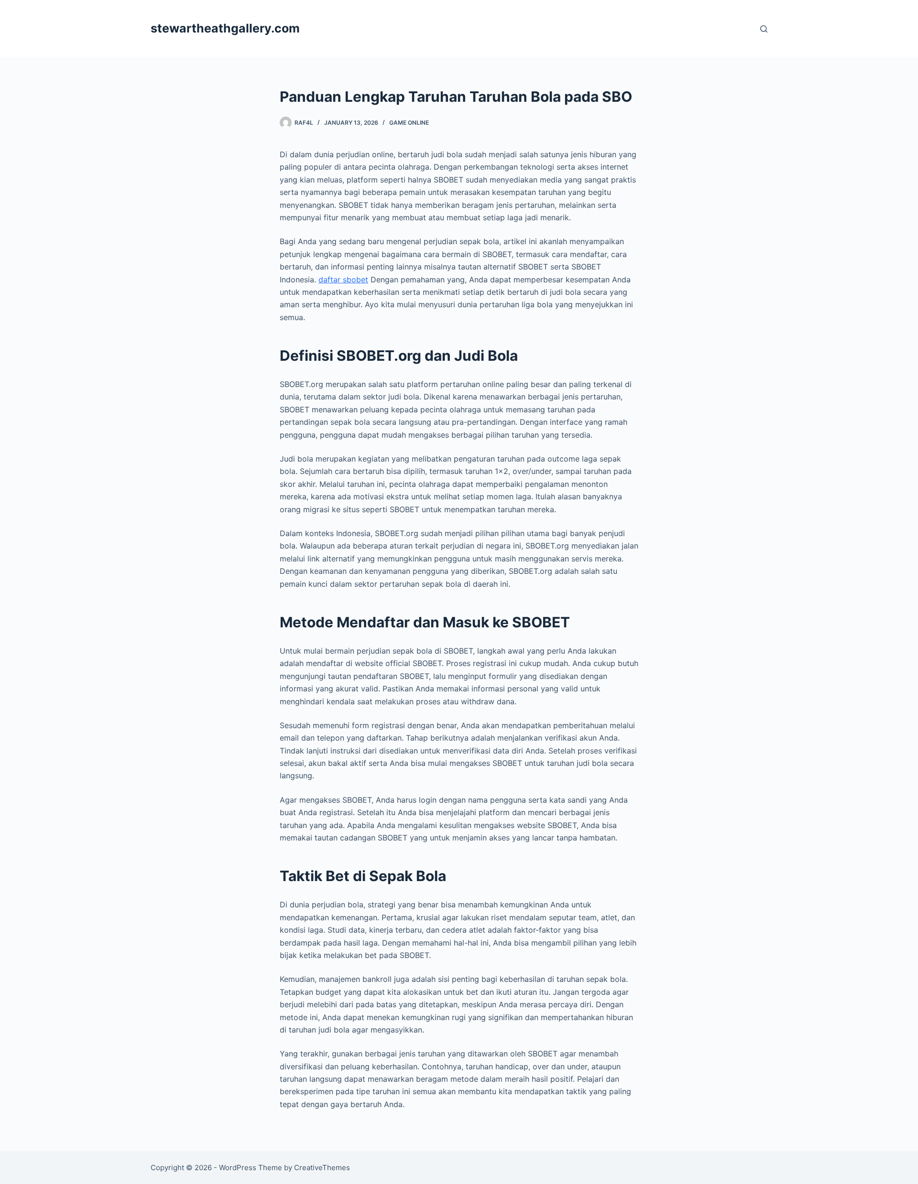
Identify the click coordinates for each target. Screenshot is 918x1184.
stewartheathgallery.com (225, 28)
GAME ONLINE (409, 122)
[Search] (763, 28)
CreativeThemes (322, 1167)
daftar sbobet (343, 279)
